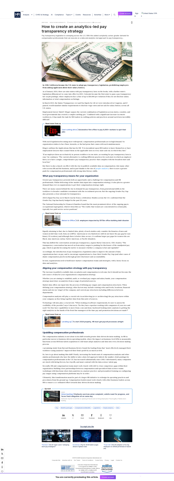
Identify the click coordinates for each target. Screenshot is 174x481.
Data (117, 407)
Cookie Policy (99, 460)
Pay (57, 407)
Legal (112, 460)
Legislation (96, 407)
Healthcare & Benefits (57, 22)
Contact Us (119, 460)
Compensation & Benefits (83, 407)
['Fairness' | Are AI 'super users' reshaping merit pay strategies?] (56, 440)
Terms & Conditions (87, 460)
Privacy (107, 460)
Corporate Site (56, 460)
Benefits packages (66, 407)
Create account (125, 13)
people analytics (102, 168)
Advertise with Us (67, 460)
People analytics (108, 407)
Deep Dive (45, 22)
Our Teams (77, 460)
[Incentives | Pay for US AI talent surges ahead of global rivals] (87, 440)
